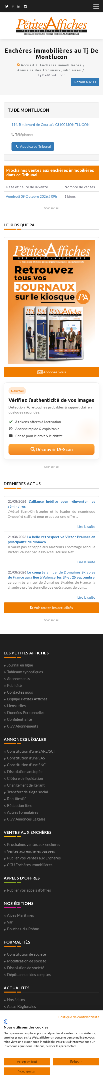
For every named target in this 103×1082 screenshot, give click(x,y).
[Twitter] (7, 7)
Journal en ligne (20, 665)
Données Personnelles (25, 712)
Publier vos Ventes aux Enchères (34, 858)
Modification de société (26, 961)
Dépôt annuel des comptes (29, 974)
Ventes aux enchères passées (31, 851)
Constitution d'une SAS (26, 758)
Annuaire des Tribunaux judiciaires (49, 70)
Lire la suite (86, 526)
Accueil (27, 65)
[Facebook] (12, 7)
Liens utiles (16, 705)
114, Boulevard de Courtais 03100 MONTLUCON (51, 124)
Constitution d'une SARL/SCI (31, 751)
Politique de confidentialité (78, 1017)
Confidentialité (19, 719)
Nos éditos (16, 999)
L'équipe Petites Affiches (27, 699)
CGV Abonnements (22, 726)
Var (10, 922)
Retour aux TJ (85, 82)
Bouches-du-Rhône (23, 928)
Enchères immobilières (61, 65)
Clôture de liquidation (25, 778)
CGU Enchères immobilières (29, 864)
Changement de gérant (26, 785)
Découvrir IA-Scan (54, 449)
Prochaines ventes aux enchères (33, 844)
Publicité (14, 685)
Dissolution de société (25, 967)
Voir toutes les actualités (53, 607)
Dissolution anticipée (24, 771)
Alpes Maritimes (20, 915)
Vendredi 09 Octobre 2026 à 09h (31, 196)
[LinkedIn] (19, 7)
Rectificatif (16, 798)
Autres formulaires (22, 812)
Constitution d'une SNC (26, 764)
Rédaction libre (19, 805)
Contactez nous (20, 692)
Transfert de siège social (27, 792)
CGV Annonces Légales (26, 819)
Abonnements (18, 678)
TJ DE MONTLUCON (28, 110)
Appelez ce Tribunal (35, 146)
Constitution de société (26, 954)
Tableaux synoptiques (25, 671)
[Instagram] (25, 7)
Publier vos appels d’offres (29, 890)
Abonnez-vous (54, 372)
